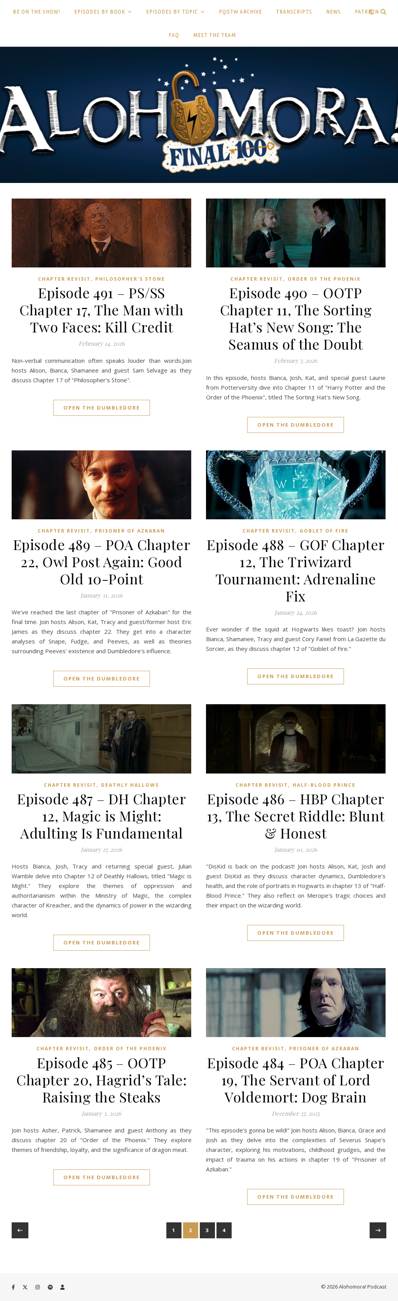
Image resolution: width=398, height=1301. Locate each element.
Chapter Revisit (64, 279)
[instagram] (38, 1287)
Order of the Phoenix (324, 279)
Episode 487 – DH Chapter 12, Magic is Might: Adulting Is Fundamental (101, 815)
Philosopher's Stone (130, 279)
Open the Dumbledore (101, 407)
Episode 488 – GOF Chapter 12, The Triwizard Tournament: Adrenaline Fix (296, 570)
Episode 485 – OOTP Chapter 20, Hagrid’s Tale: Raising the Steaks (101, 1079)
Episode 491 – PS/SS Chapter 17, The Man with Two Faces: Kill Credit (101, 309)
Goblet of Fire (324, 530)
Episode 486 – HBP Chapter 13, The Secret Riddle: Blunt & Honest (296, 815)
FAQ (174, 35)
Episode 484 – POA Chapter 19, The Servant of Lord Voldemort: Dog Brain (295, 1079)
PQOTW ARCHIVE (240, 11)
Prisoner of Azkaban (130, 530)
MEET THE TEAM (214, 35)
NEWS (333, 11)
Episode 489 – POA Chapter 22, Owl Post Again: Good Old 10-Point (101, 561)
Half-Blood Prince (324, 785)
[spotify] (51, 1287)
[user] (62, 1287)
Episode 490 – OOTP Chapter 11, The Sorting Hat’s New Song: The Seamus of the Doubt (296, 318)
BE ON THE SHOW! (36, 11)
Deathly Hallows (130, 785)
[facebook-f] (14, 1287)
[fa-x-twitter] (26, 1287)
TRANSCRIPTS (294, 11)
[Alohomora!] (199, 115)
